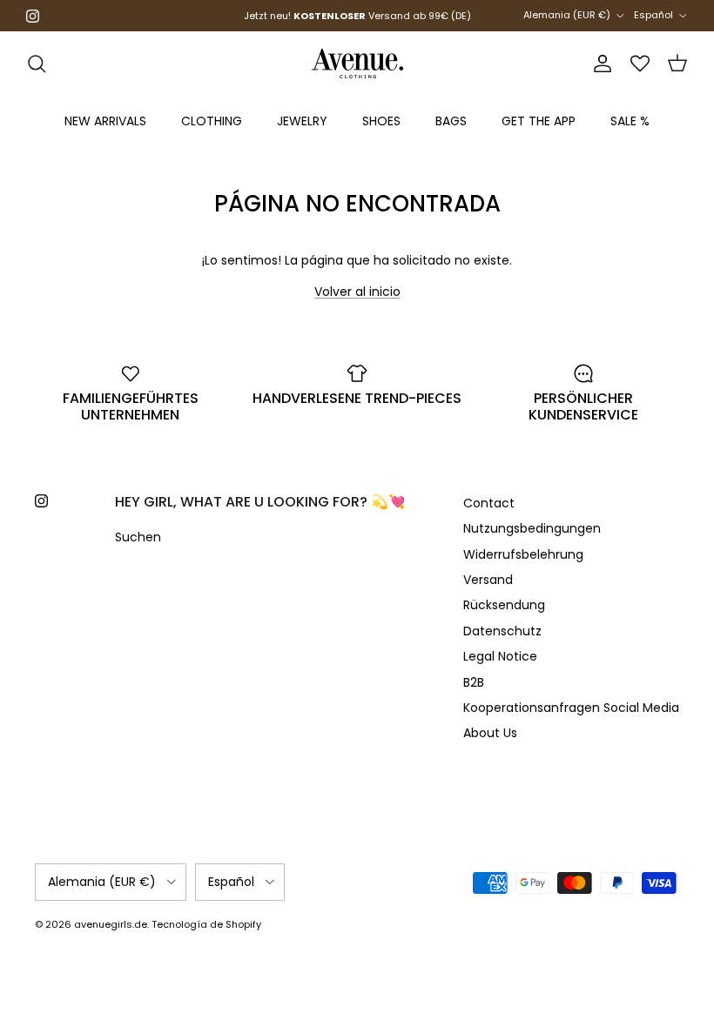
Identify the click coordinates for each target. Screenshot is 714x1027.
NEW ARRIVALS (105, 121)
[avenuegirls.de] (357, 63)
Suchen (138, 537)
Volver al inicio (357, 291)
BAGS (451, 121)
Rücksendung (504, 605)
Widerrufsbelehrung (523, 554)
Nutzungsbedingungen (532, 528)
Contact (489, 503)
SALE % (630, 121)
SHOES (381, 121)
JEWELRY (302, 121)
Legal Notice (500, 656)
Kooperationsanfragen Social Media (571, 707)
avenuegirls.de (110, 924)
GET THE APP (539, 121)
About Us (490, 733)
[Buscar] (36, 63)
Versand (488, 579)
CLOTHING (211, 121)
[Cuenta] (599, 63)
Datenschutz (502, 631)
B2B (473, 682)
